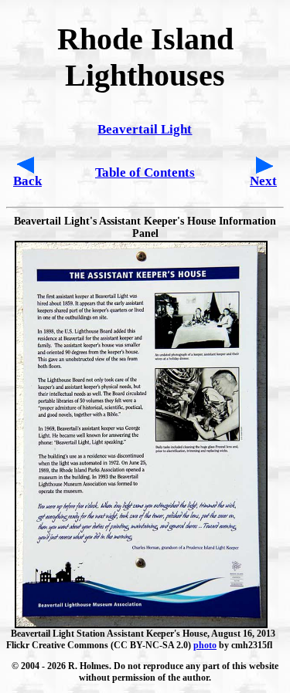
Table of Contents (145, 172)
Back (27, 181)
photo (205, 645)
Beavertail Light (144, 129)
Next (263, 181)
